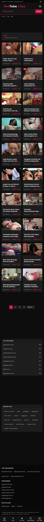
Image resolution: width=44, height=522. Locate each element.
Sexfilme (4, 1)
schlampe (33, 416)
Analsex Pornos (8, 349)
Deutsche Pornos (8, 345)
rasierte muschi (8, 424)
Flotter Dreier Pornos (9, 357)
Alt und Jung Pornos (33, 471)
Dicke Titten (7, 416)
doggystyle (24, 416)
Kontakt (19, 506)
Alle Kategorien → (7, 498)
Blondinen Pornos (8, 373)
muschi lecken (20, 424)
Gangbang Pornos (8, 361)
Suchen (39, 11)
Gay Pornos (5, 476)
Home (3, 16)
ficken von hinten (9, 411)
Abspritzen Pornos (19, 471)
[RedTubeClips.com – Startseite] (15, 6)
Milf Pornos (6, 369)
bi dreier (26, 420)
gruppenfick (35, 411)
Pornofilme (10, 1)
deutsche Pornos (18, 1)
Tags (8, 16)
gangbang (26, 411)
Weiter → (31, 307)
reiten (18, 411)
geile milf (7, 420)
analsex (16, 416)
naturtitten (35, 420)
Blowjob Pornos (8, 365)
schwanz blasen (16, 420)
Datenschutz (5, 506)
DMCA (13, 506)
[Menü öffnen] (40, 6)
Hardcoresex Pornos (9, 353)
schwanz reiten (31, 424)
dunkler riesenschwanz (10, 428)
